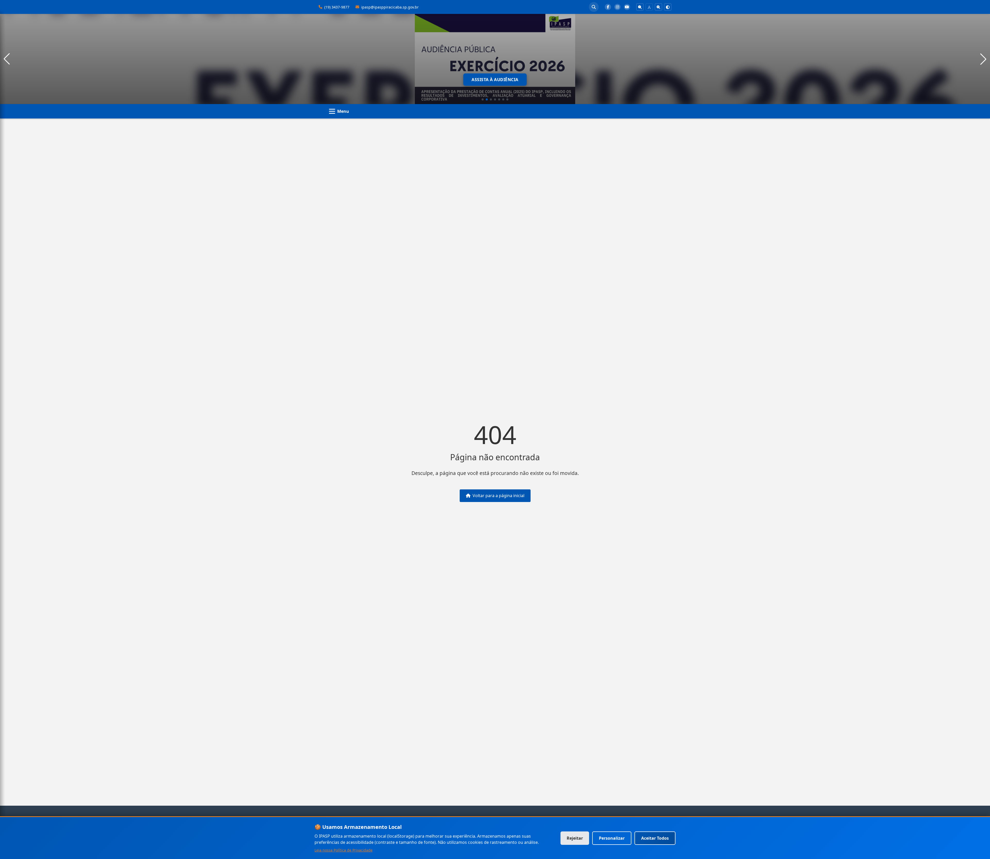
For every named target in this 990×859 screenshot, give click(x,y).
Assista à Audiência (495, 79)
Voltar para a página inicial (498, 495)
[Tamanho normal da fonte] (649, 7)
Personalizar (612, 838)
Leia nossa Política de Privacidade (344, 850)
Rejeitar (575, 838)
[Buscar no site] (594, 7)
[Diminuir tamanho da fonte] (640, 7)
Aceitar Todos (655, 838)
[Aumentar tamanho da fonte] (658, 7)
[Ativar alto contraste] (667, 7)
